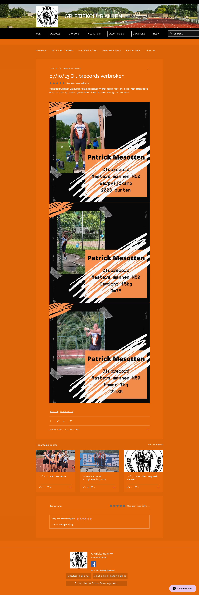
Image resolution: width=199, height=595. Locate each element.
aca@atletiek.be (98, 558)
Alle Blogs (41, 50)
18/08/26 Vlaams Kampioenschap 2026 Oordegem (94, 478)
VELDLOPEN (133, 50)
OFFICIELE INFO (111, 50)
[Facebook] (93, 564)
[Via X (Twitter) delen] (57, 421)
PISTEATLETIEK (87, 50)
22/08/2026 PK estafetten (53, 476)
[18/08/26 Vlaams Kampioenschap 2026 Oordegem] (99, 461)
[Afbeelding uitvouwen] (99, 152)
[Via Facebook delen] (50, 421)
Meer (149, 50)
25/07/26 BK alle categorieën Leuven (142, 478)
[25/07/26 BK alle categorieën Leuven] (143, 461)
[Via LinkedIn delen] (64, 421)
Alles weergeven (155, 444)
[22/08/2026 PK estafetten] (55, 461)
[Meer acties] (148, 68)
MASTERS (54, 412)
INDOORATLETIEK (62, 50)
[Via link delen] (70, 421)
